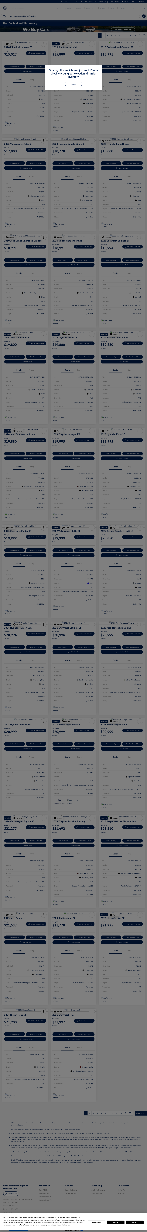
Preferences (96, 1222)
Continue (73, 84)
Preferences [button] (66, 1225)
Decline (115, 1222)
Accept (134, 1222)
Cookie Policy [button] (20, 1225)
